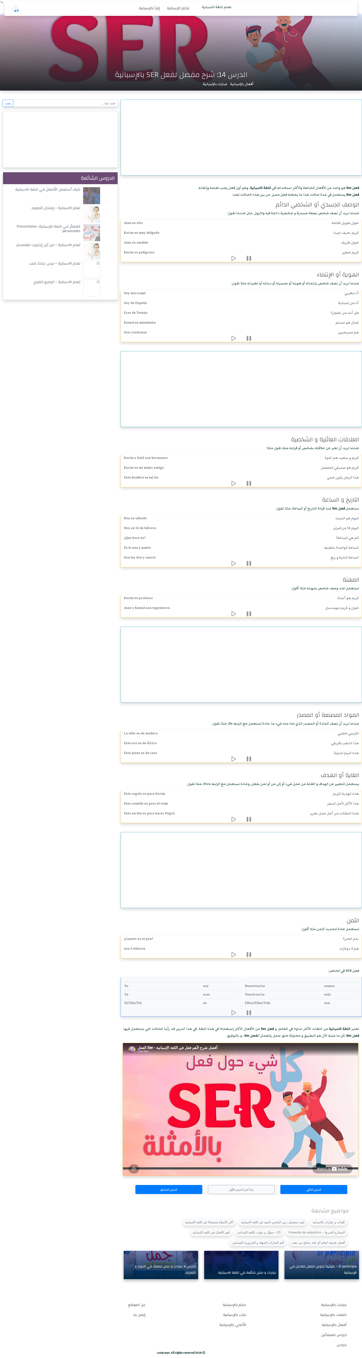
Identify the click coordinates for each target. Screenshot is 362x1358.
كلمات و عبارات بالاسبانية (329, 1222)
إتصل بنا (139, 1314)
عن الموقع (137, 1304)
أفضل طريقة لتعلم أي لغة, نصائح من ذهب (318, 1242)
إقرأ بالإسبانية (149, 8)
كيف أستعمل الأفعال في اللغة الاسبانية (47, 189)
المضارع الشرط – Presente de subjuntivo (317, 1232)
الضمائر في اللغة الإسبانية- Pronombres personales (48, 228)
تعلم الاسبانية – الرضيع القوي (56, 281)
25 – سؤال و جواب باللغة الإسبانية (259, 1232)
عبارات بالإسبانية (215, 84)
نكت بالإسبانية (234, 1314)
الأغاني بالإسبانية (232, 1324)
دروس (342, 1344)
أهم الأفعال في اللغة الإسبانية (211, 1232)
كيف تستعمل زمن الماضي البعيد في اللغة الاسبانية (273, 1222)
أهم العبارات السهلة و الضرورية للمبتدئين (258, 1242)
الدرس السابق (168, 1189)
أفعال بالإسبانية (242, 84)
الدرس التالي (314, 1189)
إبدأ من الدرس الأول (241, 1189)
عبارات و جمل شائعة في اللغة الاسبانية (247, 1273)
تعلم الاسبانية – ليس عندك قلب (54, 263)
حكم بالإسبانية (234, 1304)
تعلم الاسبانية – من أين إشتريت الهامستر (48, 244)
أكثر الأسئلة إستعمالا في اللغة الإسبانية (209, 1222)
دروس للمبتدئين (334, 1334)
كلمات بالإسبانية (333, 1314)
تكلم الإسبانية (178, 8)
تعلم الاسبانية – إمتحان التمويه (55, 207)
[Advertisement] (237, 135)
